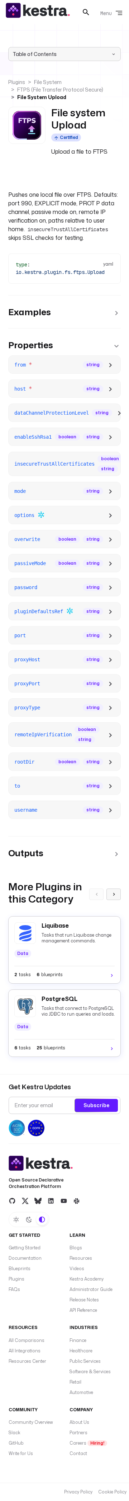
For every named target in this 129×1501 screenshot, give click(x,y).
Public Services (85, 1361)
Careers (87, 1443)
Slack (14, 1433)
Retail (75, 1382)
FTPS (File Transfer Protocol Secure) (60, 89)
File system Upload (41, 97)
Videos (77, 1268)
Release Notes (84, 1300)
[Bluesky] (38, 1201)
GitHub (16, 1443)
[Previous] (96, 894)
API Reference (83, 1310)
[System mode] (42, 1219)
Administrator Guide (91, 1289)
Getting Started (24, 1248)
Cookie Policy (112, 1492)
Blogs (76, 1248)
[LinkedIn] (50, 1201)
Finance (78, 1340)
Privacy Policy (78, 1492)
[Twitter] (25, 1201)
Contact (78, 1453)
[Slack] (76, 1201)
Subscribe (96, 1105)
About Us (79, 1422)
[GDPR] (36, 1128)
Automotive (81, 1392)
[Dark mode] (29, 1219)
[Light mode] (16, 1219)
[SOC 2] (17, 1128)
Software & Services (90, 1372)
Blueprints (19, 1268)
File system (48, 82)
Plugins (16, 82)
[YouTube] (63, 1201)
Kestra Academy (87, 1279)
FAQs (14, 1289)
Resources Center (27, 1361)
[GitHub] (12, 1201)
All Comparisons (26, 1340)
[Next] (113, 894)
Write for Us (21, 1453)
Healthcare (81, 1351)
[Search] (86, 12)
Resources (81, 1258)
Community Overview (31, 1422)
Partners (78, 1433)
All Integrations (24, 1351)
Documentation (25, 1258)
